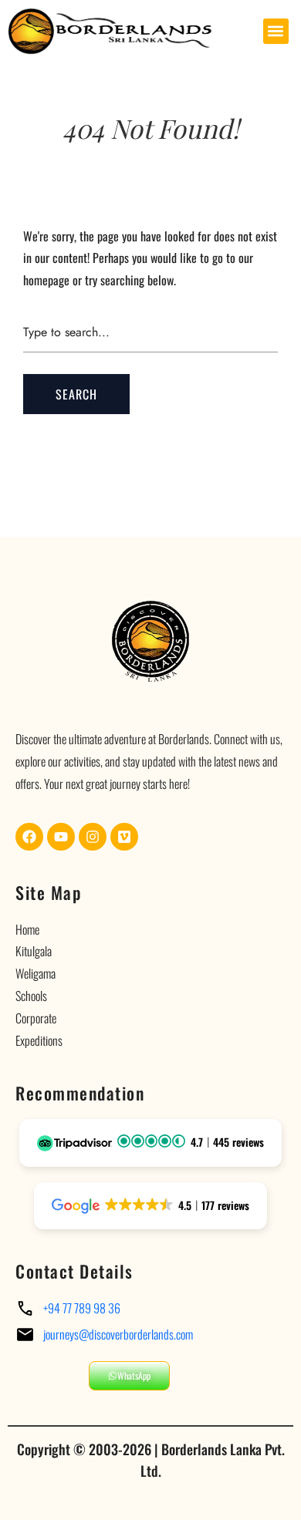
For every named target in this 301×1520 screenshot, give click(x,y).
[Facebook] (29, 837)
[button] (276, 31)
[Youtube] (61, 837)
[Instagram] (93, 837)
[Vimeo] (124, 837)
